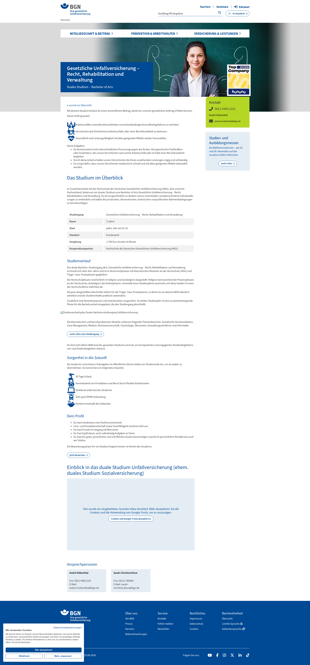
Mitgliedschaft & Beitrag (90, 34)
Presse (129, 623)
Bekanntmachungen (136, 634)
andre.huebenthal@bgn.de (228, 121)
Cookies (194, 629)
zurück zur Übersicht (80, 105)
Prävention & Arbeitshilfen (153, 34)
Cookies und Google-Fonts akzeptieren (131, 518)
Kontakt (162, 618)
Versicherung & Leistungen (216, 34)
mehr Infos (227, 163)
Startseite (65, 19)
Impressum (196, 618)
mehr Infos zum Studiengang (85, 334)
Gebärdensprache (232, 629)
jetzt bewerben (78, 455)
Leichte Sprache (230, 623)
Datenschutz (196, 623)
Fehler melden (165, 623)
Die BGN (129, 618)
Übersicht (227, 618)
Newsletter (163, 629)
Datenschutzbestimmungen (68, 627)
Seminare (222, 7)
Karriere (205, 7)
